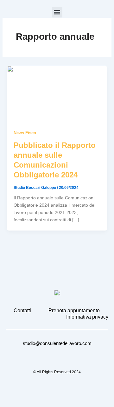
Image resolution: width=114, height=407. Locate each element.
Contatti (22, 310)
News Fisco (25, 132)
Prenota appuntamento (74, 310)
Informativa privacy (87, 317)
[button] (57, 12)
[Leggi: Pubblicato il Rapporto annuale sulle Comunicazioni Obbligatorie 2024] (57, 93)
